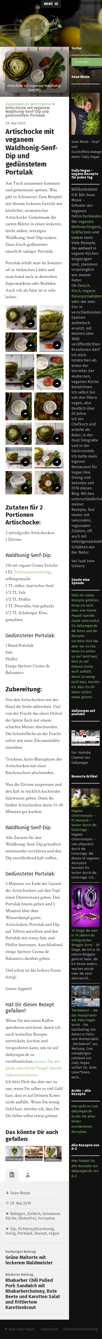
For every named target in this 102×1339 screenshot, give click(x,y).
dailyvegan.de (17, 104)
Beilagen (17, 1213)
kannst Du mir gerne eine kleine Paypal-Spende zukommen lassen (33, 1068)
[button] (21, 318)
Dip (13, 1229)
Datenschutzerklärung (80, 1329)
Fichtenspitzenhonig (32, 572)
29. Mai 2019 (20, 1203)
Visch (76, 291)
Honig (10, 1233)
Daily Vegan (25, 1329)
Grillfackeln (81, 232)
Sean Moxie (20, 1193)
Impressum (49, 1329)
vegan (54, 1233)
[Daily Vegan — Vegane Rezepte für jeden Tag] (51, 27)
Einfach (34, 1213)
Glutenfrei (27, 1218)
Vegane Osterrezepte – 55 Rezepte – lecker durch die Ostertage (84, 820)
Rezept (40, 1233)
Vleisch (83, 285)
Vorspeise (42, 104)
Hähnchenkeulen (86, 216)
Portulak (25, 1233)
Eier (74, 307)
